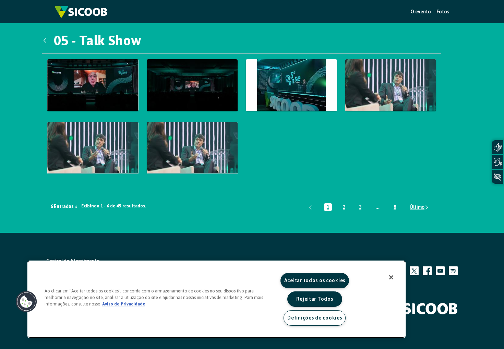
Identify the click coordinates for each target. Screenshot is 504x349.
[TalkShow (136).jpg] (192, 147)
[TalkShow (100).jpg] (93, 85)
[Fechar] (391, 277)
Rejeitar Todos (314, 299)
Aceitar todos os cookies (314, 280)
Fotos (442, 11)
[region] (216, 299)
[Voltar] (46, 40)
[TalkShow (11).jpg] (291, 85)
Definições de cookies (314, 318)
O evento (420, 11)
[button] (26, 302)
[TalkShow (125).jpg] (390, 85)
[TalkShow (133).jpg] (93, 147)
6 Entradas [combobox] (62, 206)
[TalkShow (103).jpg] (192, 85)
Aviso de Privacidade (123, 303)
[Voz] (497, 162)
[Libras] (497, 147)
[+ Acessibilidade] (497, 177)
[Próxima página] (419, 207)
